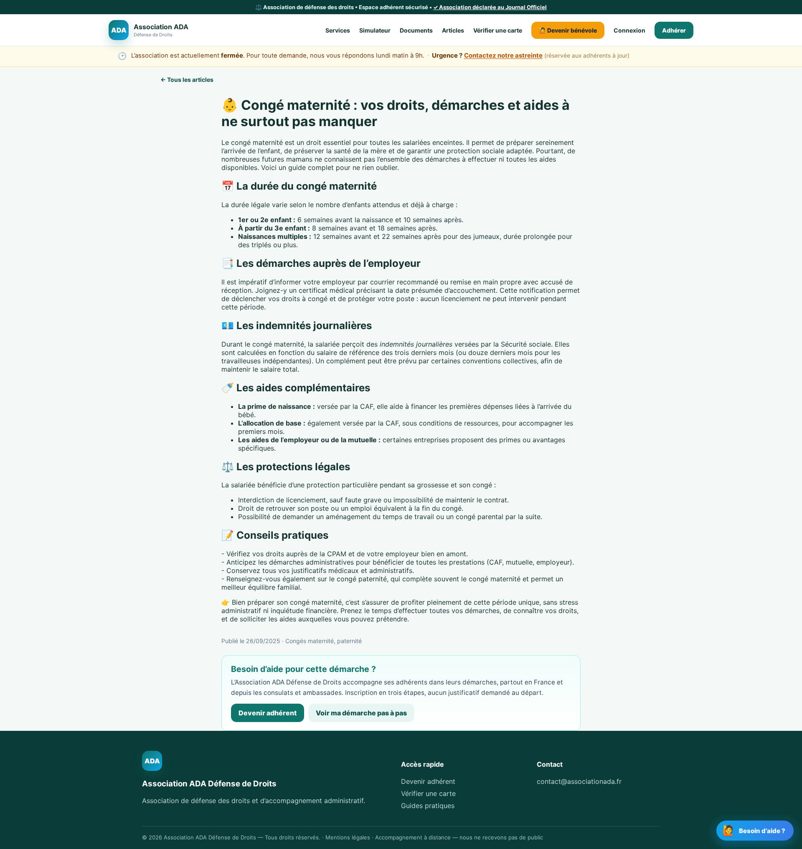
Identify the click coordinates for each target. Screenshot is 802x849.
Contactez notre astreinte (503, 55)
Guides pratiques (427, 805)
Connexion (629, 30)
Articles (453, 30)
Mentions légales (347, 837)
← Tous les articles (186, 79)
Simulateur (375, 30)
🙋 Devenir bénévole (568, 30)
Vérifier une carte (497, 30)
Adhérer (674, 30)
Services (337, 30)
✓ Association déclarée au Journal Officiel (490, 7)
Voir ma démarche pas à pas (361, 713)
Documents (416, 30)
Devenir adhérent (268, 713)
